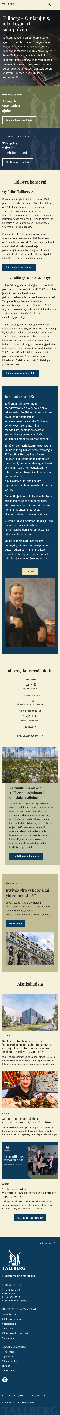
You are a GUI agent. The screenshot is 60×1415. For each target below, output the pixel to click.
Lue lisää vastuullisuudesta (26, 856)
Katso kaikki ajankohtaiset (30, 1217)
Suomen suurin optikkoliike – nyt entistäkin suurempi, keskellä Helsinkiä (28, 1120)
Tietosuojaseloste (40, 1396)
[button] (49, 4)
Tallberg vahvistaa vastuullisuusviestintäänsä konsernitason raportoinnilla (29, 1192)
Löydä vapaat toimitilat (17, 162)
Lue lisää (30, 571)
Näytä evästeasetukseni (13, 1396)
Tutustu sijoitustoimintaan (19, 120)
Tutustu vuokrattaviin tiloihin (20, 373)
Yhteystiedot (15, 923)
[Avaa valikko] (56, 4)
